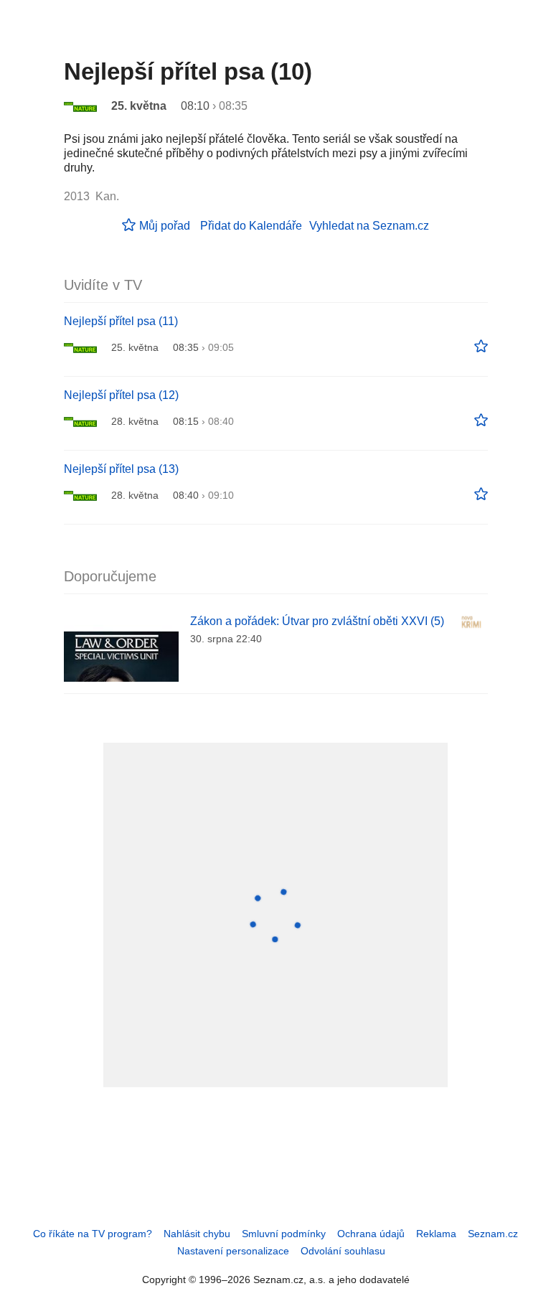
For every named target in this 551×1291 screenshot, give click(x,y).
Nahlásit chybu (197, 1233)
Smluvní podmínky (284, 1233)
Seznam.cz (493, 1233)
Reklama (436, 1233)
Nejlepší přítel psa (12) (121, 395)
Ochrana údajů (371, 1233)
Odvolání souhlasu (343, 1251)
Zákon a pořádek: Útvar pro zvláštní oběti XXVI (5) (317, 621)
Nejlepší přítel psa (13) (121, 469)
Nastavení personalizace (233, 1251)
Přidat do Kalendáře (251, 226)
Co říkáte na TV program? (92, 1233)
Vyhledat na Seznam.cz (369, 226)
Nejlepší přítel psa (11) (121, 321)
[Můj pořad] (481, 346)
